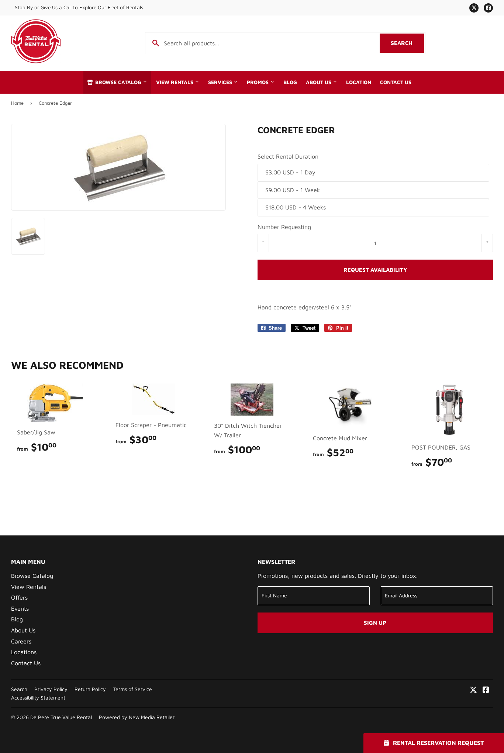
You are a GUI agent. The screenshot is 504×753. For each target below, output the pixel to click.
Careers (21, 641)
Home (17, 103)
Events (20, 608)
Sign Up (375, 623)
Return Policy (90, 689)
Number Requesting (284, 226)
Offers (19, 597)
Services (221, 82)
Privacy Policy (51, 689)
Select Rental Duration (288, 156)
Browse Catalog (118, 82)
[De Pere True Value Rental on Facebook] (486, 690)
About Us (319, 82)
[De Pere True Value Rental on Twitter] (473, 690)
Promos (258, 82)
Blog (290, 82)
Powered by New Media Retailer (137, 717)
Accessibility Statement (38, 698)
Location (358, 82)
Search (407, 43)
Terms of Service (132, 689)
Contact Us (395, 82)
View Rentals (175, 82)
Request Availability (375, 270)
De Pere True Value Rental (61, 717)
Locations (24, 652)
